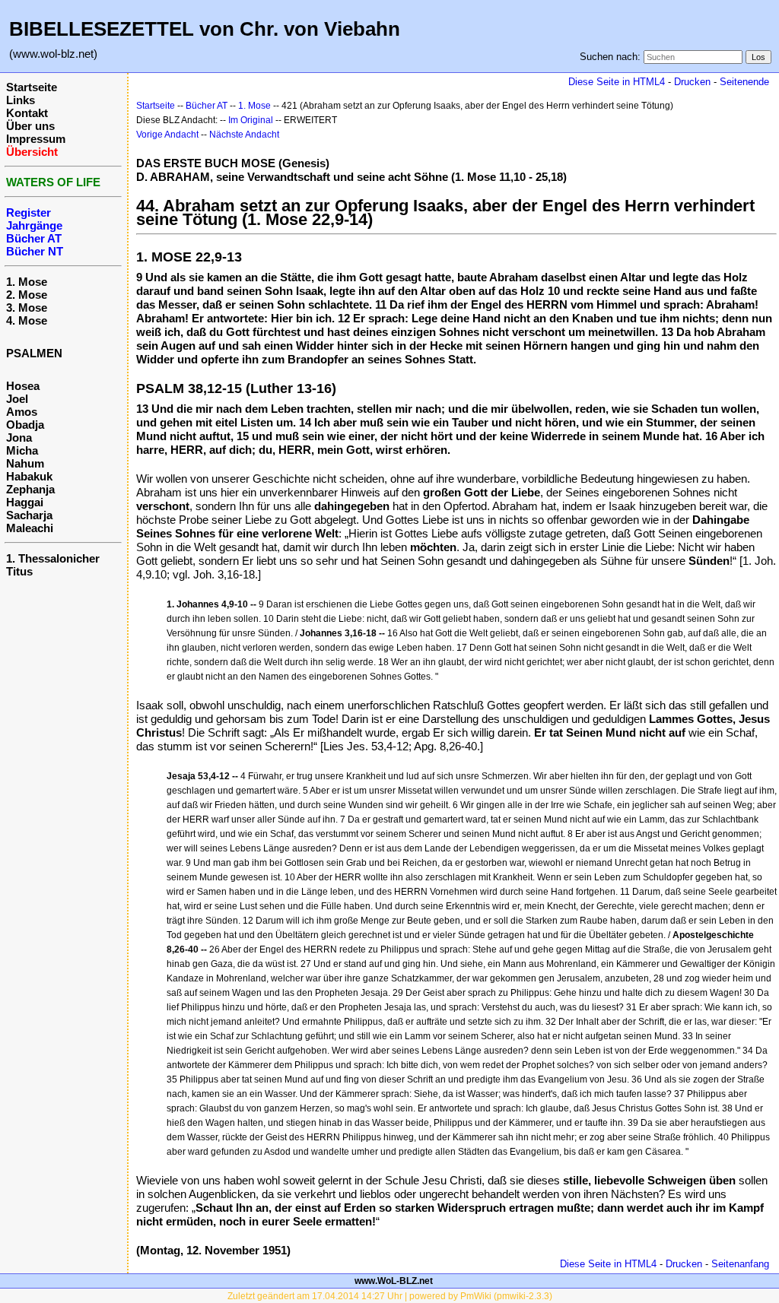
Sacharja (29, 515)
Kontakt (27, 112)
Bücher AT (206, 105)
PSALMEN (34, 353)
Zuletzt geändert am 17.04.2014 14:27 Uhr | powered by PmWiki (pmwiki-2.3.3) (389, 1296)
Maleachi (29, 528)
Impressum (35, 138)
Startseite (31, 87)
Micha (22, 450)
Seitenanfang (740, 1264)
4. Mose (26, 320)
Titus (19, 571)
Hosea (23, 385)
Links (20, 100)
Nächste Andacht (244, 134)
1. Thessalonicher (53, 558)
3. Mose (26, 307)
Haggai (24, 502)
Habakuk (29, 476)
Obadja (25, 424)
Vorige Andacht (167, 134)
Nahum (25, 463)
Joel (17, 398)
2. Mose (26, 294)
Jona (19, 437)
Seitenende (744, 81)
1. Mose (26, 281)
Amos (21, 411)
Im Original (250, 120)
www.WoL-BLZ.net (394, 1281)
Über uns (30, 125)
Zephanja (30, 489)
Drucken (692, 81)
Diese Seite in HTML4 (616, 81)
